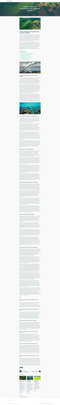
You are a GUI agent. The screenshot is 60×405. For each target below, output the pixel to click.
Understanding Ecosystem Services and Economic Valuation (27, 53)
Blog (9, 403)
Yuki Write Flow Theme (45, 403)
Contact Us (14, 403)
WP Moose (52, 403)
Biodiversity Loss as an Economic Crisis (25, 55)
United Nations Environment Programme (25, 340)
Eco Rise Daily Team (28, 12)
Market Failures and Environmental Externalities (26, 54)
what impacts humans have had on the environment (28, 46)
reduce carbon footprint (32, 99)
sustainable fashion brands (33, 284)
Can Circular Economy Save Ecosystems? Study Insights (22, 381)
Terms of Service (17, 403)
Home (8, 403)
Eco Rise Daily (9, 1)
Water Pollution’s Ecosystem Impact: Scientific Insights (36, 381)
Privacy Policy (11, 403)
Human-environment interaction (23, 36)
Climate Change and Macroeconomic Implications (26, 56)
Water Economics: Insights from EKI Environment (29, 381)
